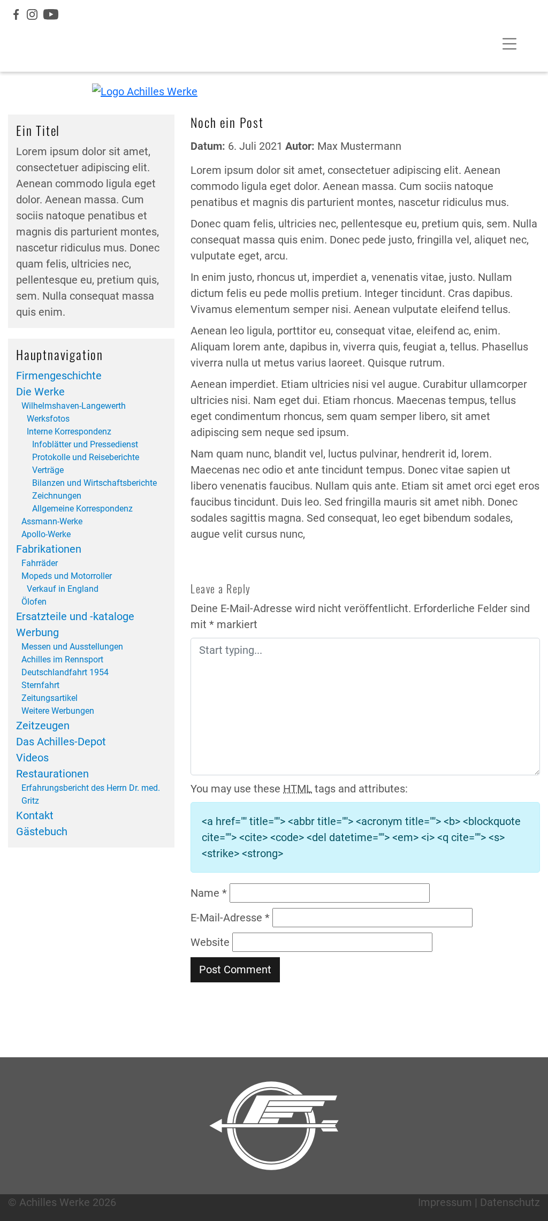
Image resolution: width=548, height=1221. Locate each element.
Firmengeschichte (59, 375)
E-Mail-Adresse (230, 917)
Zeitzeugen (43, 725)
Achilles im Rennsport (62, 659)
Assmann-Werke (51, 521)
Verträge (48, 470)
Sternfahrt (40, 685)
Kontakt (35, 815)
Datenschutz (510, 1202)
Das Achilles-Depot (61, 741)
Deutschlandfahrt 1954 (65, 672)
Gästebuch (41, 831)
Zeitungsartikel (49, 698)
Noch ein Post (227, 122)
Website (210, 942)
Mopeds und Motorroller (66, 576)
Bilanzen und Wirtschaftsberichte (94, 483)
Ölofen (34, 602)
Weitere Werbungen (57, 711)
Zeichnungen (56, 496)
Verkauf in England (62, 589)
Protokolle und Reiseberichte (85, 457)
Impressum (445, 1202)
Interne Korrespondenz (69, 431)
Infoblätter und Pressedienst (85, 444)
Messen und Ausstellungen (72, 647)
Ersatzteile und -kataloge (75, 616)
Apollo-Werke (46, 534)
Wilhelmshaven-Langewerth (73, 406)
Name (209, 893)
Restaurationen (52, 773)
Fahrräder (39, 563)
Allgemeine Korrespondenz (82, 508)
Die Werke (40, 391)
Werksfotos (48, 419)
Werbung (37, 632)
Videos (32, 757)
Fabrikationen (48, 549)
